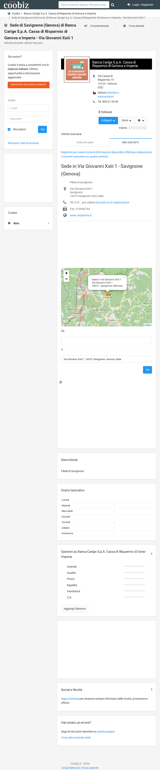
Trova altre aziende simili (76, 737)
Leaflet (148, 324)
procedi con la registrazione (112, 202)
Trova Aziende (136, 25)
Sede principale (84, 142)
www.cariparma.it (81, 215)
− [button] (66, 278)
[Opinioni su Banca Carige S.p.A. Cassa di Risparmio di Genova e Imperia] (151, 554)
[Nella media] (138, 128)
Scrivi (125, 120)
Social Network (71, 767)
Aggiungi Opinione (75, 608)
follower (105, 112)
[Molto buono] (141, 128)
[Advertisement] (28, 178)
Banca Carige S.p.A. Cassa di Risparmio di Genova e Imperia (60, 13)
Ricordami (19, 129)
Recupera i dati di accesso (23, 143)
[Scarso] (134, 128)
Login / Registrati (142, 4)
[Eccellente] (145, 128)
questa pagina (106, 731)
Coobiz (16, 13)
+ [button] (66, 273)
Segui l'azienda (70, 698)
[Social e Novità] (151, 689)
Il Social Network (99, 25)
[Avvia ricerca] (112, 5)
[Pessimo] (130, 128)
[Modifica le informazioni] (141, 120)
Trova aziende (90, 767)
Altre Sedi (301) (130, 142)
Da (62, 330)
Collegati (106, 120)
